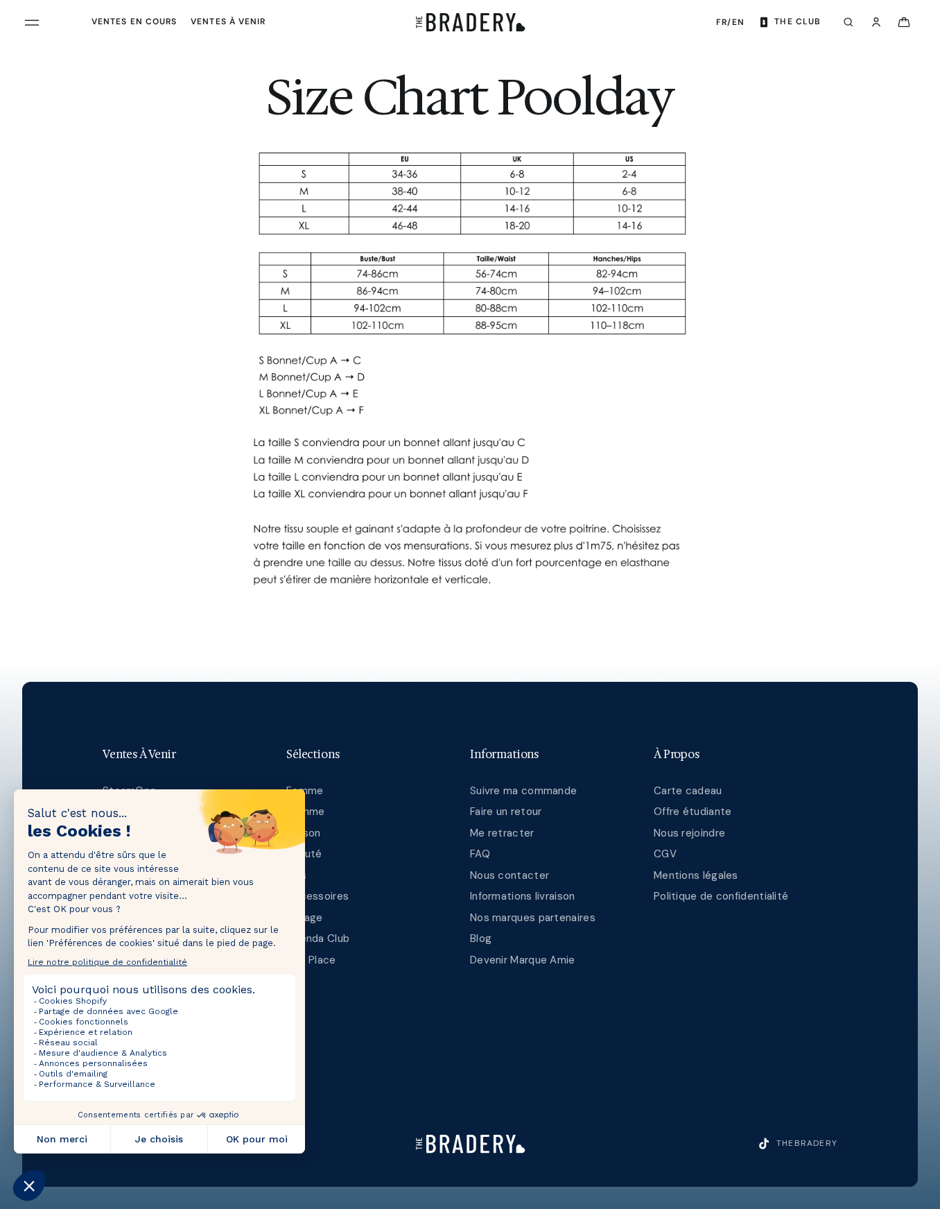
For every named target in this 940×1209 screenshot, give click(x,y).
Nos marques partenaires (532, 918)
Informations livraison (522, 896)
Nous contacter (509, 875)
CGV (665, 854)
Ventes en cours (134, 21)
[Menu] (32, 22)
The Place (311, 960)
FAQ (480, 854)
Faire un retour (506, 811)
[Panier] (904, 22)
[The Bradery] (470, 22)
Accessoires (317, 896)
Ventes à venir (228, 21)
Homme (305, 811)
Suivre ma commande (523, 791)
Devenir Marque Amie (522, 960)
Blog (480, 938)
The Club (797, 21)
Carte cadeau (688, 791)
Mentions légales (696, 875)
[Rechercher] (848, 22)
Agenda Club (317, 938)
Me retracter (502, 833)
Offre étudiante (693, 811)
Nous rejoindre (689, 833)
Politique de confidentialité (721, 896)
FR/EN (730, 22)
